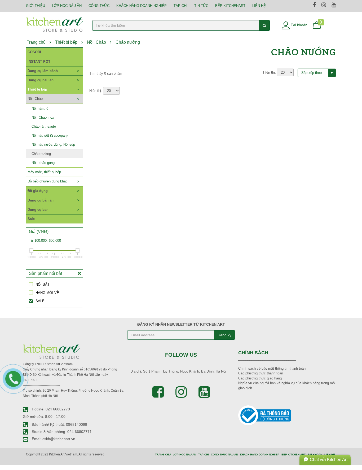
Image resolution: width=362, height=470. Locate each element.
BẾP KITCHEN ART (293, 454)
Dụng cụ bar (38, 210)
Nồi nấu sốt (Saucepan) (50, 135)
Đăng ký (224, 335)
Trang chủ (36, 42)
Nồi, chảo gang (43, 163)
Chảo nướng (128, 42)
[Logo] (54, 24)
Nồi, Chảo (96, 42)
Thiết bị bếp (66, 42)
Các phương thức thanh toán (260, 373)
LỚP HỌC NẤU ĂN (67, 6)
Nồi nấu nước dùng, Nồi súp (53, 144)
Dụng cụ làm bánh (43, 71)
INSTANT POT (39, 62)
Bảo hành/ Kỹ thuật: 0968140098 (59, 424)
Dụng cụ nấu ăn (41, 80)
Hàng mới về (47, 292)
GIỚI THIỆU (35, 6)
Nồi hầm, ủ (40, 108)
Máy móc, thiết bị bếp (44, 172)
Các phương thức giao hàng (260, 378)
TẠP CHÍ (180, 6)
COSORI (34, 52)
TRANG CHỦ (163, 454)
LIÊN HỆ (259, 6)
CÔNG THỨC (99, 6)
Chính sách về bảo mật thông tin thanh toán (272, 368)
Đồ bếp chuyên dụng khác (48, 181)
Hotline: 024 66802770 (50, 409)
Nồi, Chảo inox (43, 117)
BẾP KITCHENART (230, 6)
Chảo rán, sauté (44, 126)
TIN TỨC (201, 6)
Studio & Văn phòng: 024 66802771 (61, 431)
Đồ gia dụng (38, 191)
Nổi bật (43, 284)
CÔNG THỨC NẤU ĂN (224, 454)
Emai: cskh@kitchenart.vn (53, 439)
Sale (31, 219)
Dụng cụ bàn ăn (41, 200)
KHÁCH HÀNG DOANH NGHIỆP (259, 454)
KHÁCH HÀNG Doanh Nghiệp (141, 6)
